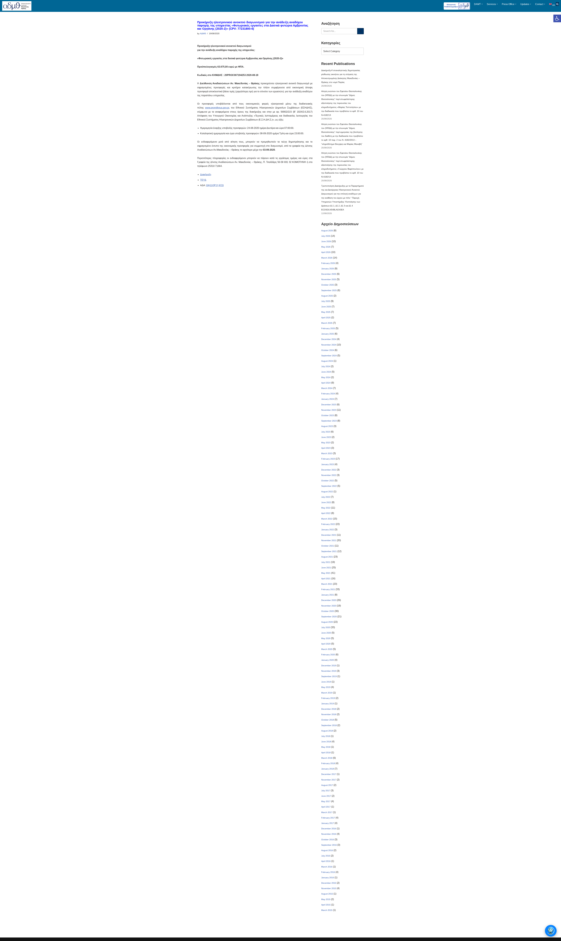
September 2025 (329, 290)
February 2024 (328, 393)
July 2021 (325, 562)
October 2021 (327, 546)
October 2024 (327, 350)
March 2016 (326, 867)
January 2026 (327, 268)
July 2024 (325, 366)
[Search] (360, 31)
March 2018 (326, 758)
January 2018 (327, 769)
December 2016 (328, 828)
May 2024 (325, 377)
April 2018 (326, 752)
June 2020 (326, 633)
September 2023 (329, 421)
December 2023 (328, 404)
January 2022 (327, 529)
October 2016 (327, 839)
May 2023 (325, 442)
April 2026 (326, 252)
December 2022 (328, 470)
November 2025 (328, 279)
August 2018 (327, 731)
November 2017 (328, 780)
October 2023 (327, 415)
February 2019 (328, 698)
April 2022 (326, 513)
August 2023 (327, 426)
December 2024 (328, 339)
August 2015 (327, 894)
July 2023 (325, 432)
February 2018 (328, 763)
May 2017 (325, 801)
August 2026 (327, 230)
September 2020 (329, 616)
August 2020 (327, 622)
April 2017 (326, 807)
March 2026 (326, 258)
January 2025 (327, 334)
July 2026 (325, 236)
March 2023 (326, 453)
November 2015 (328, 888)
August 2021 (327, 557)
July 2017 (325, 790)
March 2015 (326, 910)
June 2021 (326, 567)
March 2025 (326, 323)
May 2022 (325, 508)
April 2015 (326, 905)
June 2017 (326, 796)
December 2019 (328, 665)
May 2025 (325, 312)
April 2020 (326, 644)
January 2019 (327, 703)
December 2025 (328, 274)
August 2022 (327, 491)
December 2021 (328, 535)
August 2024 (327, 361)
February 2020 (328, 654)
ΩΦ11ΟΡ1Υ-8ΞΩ (215, 185)
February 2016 (328, 872)
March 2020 (326, 649)
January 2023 (327, 464)
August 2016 (327, 850)
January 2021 (327, 595)
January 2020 (327, 660)
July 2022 (325, 497)
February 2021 (328, 589)
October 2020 (327, 611)
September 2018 (329, 725)
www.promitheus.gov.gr (217, 107)
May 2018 (325, 747)
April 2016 (326, 861)
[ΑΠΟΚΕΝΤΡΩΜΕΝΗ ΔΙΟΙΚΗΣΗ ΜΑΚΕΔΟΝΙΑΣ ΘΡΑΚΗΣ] (16, 6)
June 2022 (326, 502)
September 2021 (329, 551)
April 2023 (326, 448)
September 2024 (329, 355)
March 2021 (326, 584)
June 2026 (326, 241)
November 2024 (328, 345)
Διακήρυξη (205, 174)
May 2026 (325, 247)
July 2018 (325, 736)
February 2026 (328, 263)
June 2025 (326, 306)
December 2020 (328, 600)
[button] (557, 18)
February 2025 (328, 328)
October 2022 (327, 480)
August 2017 (327, 785)
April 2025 (326, 317)
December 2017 (328, 774)
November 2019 (328, 671)
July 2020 (325, 627)
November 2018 (328, 714)
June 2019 (326, 682)
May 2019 (325, 687)
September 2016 (329, 845)
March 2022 (326, 519)
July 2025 (325, 301)
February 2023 (328, 459)
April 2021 (326, 578)
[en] (550, 4)
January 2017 (327, 823)
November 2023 (328, 410)
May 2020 (325, 638)
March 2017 (326, 812)
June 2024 (326, 372)
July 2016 (325, 856)
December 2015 (328, 883)
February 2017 (328, 818)
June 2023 (326, 437)
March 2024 (326, 388)
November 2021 (328, 540)
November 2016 (328, 834)
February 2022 (328, 524)
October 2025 (327, 285)
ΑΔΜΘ (203, 33)
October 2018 (327, 720)
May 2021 (325, 573)
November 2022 (328, 475)
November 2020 (328, 606)
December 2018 (328, 709)
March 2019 (326, 693)
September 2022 (329, 486)
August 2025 (327, 296)
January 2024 (327, 399)
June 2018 (326, 741)
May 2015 (325, 899)
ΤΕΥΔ (203, 180)
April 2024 (326, 383)
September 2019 (329, 676)
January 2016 (327, 877)
